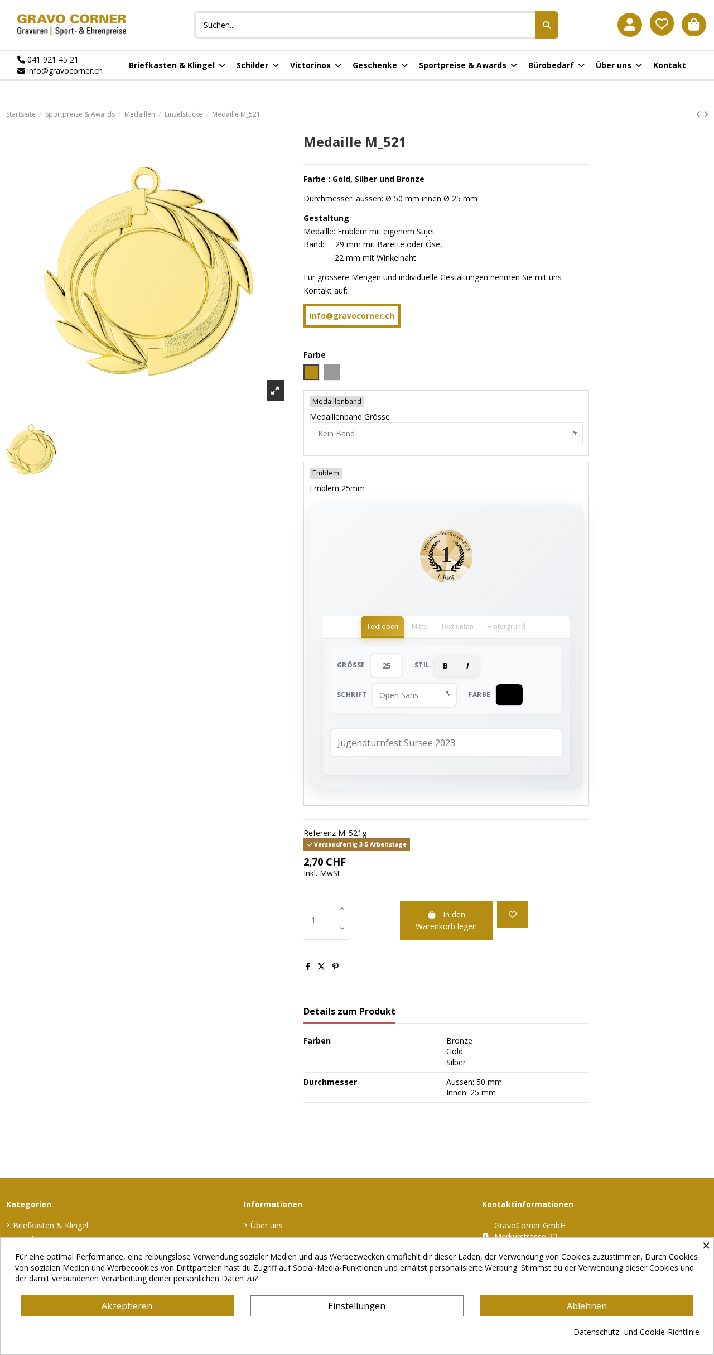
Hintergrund (506, 626)
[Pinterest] (335, 966)
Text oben (382, 626)
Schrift (352, 694)
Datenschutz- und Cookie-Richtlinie (636, 1332)
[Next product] (705, 114)
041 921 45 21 (52, 59)
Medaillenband (336, 401)
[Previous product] (699, 114)
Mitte (419, 626)
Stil (422, 665)
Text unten (457, 626)
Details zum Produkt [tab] (349, 1011)
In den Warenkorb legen (446, 920)
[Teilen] (308, 966)
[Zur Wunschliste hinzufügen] (512, 914)
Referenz (319, 833)
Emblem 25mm (337, 488)
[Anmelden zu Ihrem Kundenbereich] (629, 25)
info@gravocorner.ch (64, 70)
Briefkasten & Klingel (50, 1225)
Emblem (325, 473)
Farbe (479, 694)
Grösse (351, 665)
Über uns (266, 1225)
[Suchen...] (546, 25)
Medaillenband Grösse (350, 416)
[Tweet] (321, 966)
